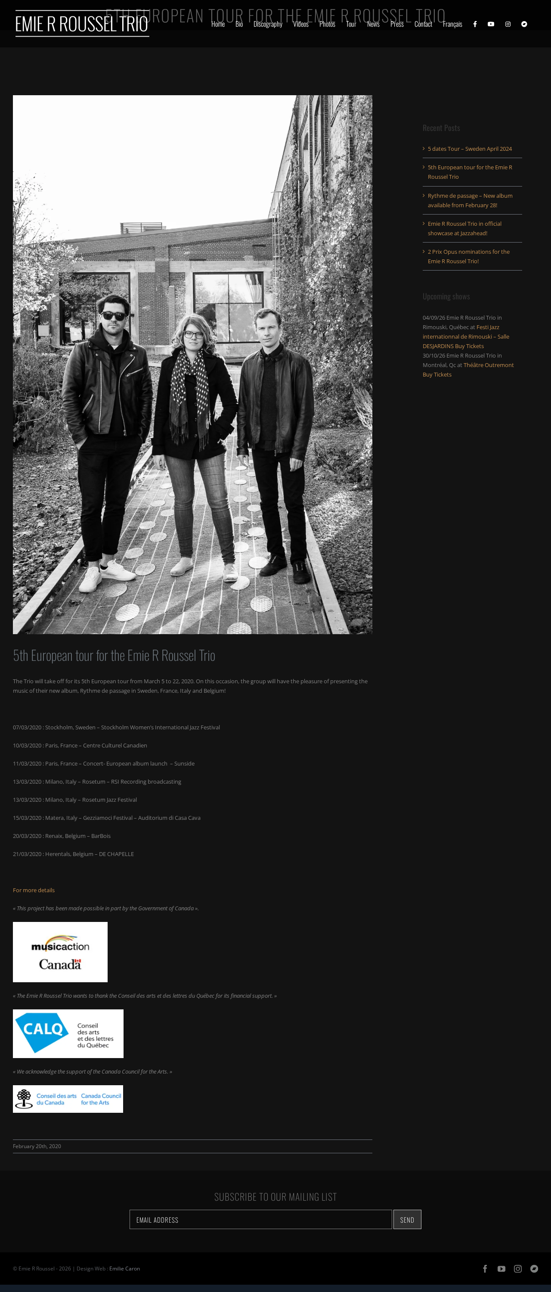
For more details (34, 890)
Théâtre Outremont (489, 365)
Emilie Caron (124, 1268)
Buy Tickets (469, 346)
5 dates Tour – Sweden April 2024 (470, 149)
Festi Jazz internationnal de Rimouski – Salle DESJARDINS (466, 336)
